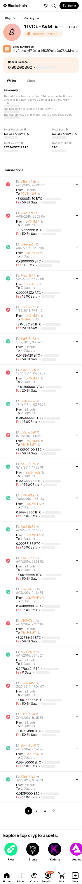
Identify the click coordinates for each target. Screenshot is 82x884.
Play (8, 18)
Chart (31, 80)
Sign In (72, 5)
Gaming (29, 18)
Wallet (11, 80)
